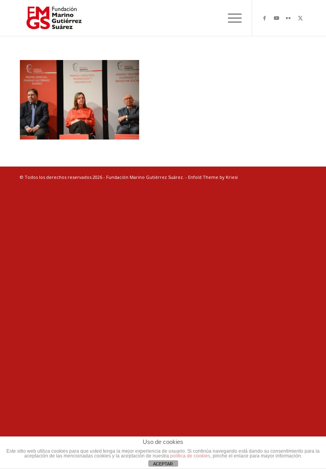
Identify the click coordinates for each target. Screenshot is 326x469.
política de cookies (190, 456)
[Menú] (231, 18)
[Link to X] (300, 18)
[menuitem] (231, 18)
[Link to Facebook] (264, 18)
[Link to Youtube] (276, 18)
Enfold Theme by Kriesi (213, 177)
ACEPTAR (163, 463)
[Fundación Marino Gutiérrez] (54, 18)
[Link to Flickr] (288, 18)
